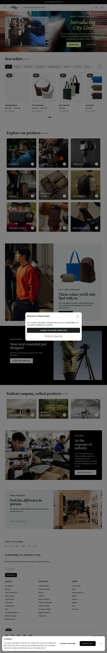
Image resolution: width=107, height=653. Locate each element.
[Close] (78, 316)
